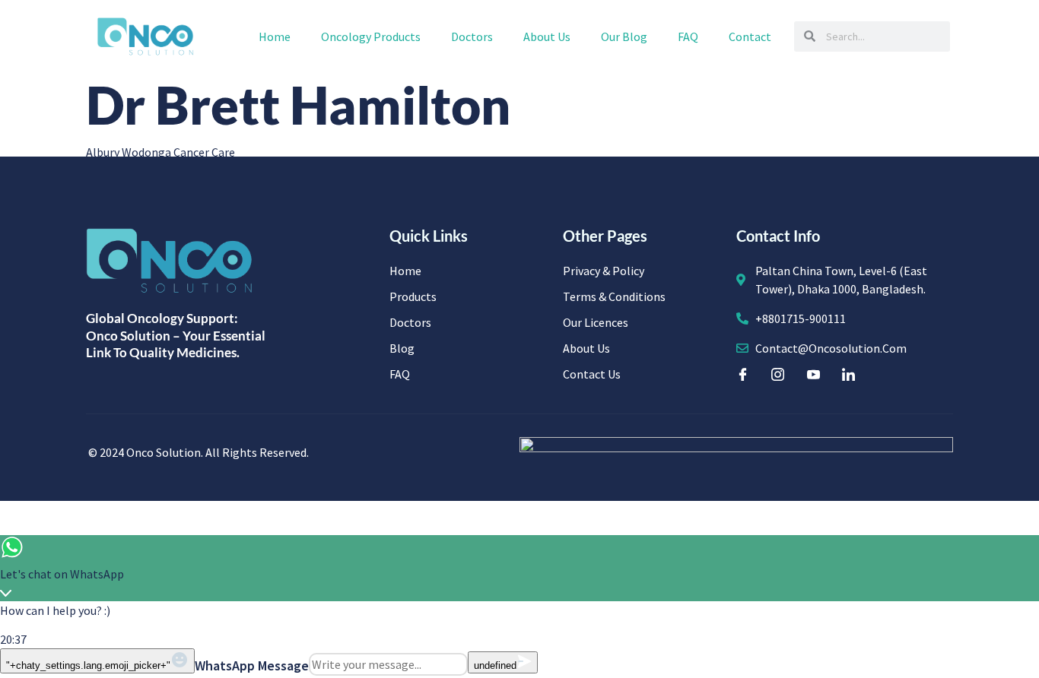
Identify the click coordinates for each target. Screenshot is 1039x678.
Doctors (472, 36)
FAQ (688, 36)
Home (275, 36)
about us (546, 36)
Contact (750, 36)
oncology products (371, 36)
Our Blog (624, 36)
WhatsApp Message (252, 665)
